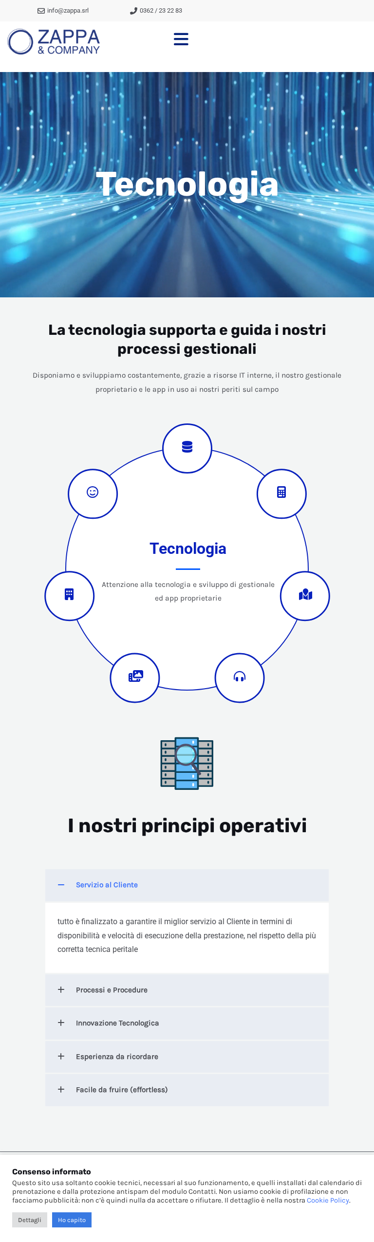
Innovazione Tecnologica (117, 1023)
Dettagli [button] (29, 1220)
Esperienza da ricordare (117, 1056)
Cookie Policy (328, 1200)
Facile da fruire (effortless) (122, 1089)
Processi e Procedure (112, 990)
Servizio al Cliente (107, 884)
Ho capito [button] (72, 1220)
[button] (187, 885)
